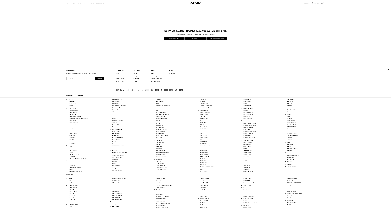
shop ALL (195, 39)
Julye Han (159, 137)
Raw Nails (246, 129)
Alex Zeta (71, 193)
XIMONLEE (290, 161)
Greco (114, 163)
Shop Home (119, 84)
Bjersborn (72, 156)
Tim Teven (290, 198)
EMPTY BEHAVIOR (118, 146)
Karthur (158, 144)
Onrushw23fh (247, 101)
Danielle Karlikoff (117, 120)
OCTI (201, 169)
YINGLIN (290, 164)
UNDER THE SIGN (292, 135)
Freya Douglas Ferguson (119, 152)
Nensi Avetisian (204, 154)
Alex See (71, 189)
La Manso (159, 159)
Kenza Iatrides (160, 150)
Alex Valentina (73, 191)
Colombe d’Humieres (119, 105)
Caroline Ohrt (73, 163)
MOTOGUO (203, 135)
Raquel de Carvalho (249, 125)
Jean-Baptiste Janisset (163, 203)
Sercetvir (246, 205)
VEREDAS (290, 150)
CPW (113, 112)
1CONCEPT (72, 101)
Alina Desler (72, 195)
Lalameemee (160, 163)
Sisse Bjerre (247, 154)
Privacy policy (155, 81)
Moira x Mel (203, 131)
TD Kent (289, 118)
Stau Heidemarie (248, 171)
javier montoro (160, 201)
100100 (71, 99)
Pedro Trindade (248, 108)
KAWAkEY (159, 146)
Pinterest (136, 78)
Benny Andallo (73, 148)
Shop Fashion (120, 81)
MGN (201, 120)
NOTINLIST (203, 164)
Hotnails (158, 107)
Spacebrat (246, 165)
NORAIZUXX (204, 160)
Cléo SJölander (117, 195)
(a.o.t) (70, 178)
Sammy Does (247, 142)
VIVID (289, 204)
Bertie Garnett (73, 150)
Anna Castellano (74, 129)
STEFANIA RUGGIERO (294, 183)
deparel (114, 122)
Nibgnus (202, 158)
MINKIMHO (203, 124)
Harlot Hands (160, 101)
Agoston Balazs (73, 110)
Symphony (290, 112)
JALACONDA (160, 125)
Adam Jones (72, 108)
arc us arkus (72, 135)
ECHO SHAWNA (117, 129)
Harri (157, 103)
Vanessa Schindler (293, 148)
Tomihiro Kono (291, 131)
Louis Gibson (204, 196)
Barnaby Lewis (73, 204)
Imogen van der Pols (162, 196)
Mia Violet (203, 122)
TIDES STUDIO (291, 127)
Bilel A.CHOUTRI (74, 154)
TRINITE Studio (292, 133)
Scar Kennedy (247, 146)
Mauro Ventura (204, 198)
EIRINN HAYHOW (117, 137)
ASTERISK (72, 137)
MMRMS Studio (204, 129)
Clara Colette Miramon (76, 171)
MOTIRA (202, 133)
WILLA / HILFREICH (293, 155)
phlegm (245, 110)
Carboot (71, 161)
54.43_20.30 (72, 103)
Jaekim (158, 123)
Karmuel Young (161, 142)
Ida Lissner (159, 194)
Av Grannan (72, 143)
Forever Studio (160, 187)
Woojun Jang (291, 157)
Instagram (136, 76)
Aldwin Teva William (75, 116)
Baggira (71, 146)
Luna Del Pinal (204, 107)
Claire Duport (116, 189)
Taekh (289, 114)
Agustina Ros (73, 112)
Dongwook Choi (117, 204)
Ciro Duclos (116, 187)
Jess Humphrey (161, 205)
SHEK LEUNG (247, 150)
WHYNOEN (290, 153)
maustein (202, 116)
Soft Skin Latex (247, 161)
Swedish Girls (291, 191)
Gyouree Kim (116, 165)
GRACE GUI (116, 161)
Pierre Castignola (248, 196)
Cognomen (115, 103)
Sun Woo (290, 101)
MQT (201, 139)
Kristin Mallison (161, 154)
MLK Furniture (204, 200)
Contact (135, 73)
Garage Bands (116, 157)
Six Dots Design (292, 178)
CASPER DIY (72, 165)
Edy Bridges (116, 131)
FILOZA (114, 150)
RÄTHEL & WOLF (248, 127)
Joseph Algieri (204, 178)
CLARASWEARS (117, 99)
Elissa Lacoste (160, 178)
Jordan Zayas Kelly (162, 207)
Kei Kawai (159, 148)
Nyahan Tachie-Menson (207, 166)
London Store (120, 78)
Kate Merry (203, 187)
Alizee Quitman (73, 122)
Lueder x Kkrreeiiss (206, 105)
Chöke (71, 169)
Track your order (156, 78)
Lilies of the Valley (161, 169)
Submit (99, 78)
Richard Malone (248, 133)
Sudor (289, 189)
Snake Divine (247, 159)
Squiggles (246, 167)
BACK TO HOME (174, 39)
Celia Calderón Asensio (76, 167)
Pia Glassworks (248, 112)
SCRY (245, 148)
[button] (68, 3)
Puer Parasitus (247, 118)
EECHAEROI (116, 133)
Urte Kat (289, 139)
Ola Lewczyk (247, 185)
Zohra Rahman (292, 166)
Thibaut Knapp (291, 122)
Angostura (72, 127)
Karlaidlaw (159, 140)
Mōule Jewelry (204, 137)
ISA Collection (160, 116)
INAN (157, 110)
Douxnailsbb (116, 124)
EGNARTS (115, 135)
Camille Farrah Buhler (119, 178)
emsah (114, 148)
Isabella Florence (161, 118)
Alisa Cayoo (72, 120)
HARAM (158, 99)
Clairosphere (116, 191)
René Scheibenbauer (249, 131)
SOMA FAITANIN (248, 163)
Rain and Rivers (248, 121)
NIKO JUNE (246, 181)
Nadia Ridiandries (205, 146)
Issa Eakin (159, 120)
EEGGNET (115, 206)
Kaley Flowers (204, 185)
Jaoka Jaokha (160, 127)
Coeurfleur (115, 101)
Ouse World (247, 105)
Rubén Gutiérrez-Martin (250, 203)
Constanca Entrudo (118, 107)
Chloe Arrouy (116, 185)
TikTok (135, 81)
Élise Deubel (116, 139)
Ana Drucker (72, 200)
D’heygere (115, 127)
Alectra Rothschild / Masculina (78, 118)
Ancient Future (73, 124)
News (117, 76)
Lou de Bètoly (204, 103)
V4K (288, 142)
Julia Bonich (160, 133)
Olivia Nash (203, 171)
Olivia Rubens (247, 99)
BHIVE (71, 152)
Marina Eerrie (204, 110)
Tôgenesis (290, 129)
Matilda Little (204, 114)
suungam (290, 107)
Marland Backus (205, 112)
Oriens (245, 103)
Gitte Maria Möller (161, 192)
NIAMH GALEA (204, 156)
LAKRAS (158, 161)
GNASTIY (115, 159)
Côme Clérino (116, 197)
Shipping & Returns (157, 76)
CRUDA (114, 114)
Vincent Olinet (291, 202)
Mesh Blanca (204, 118)
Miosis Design (204, 127)
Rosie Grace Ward (249, 137)
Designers (119, 86)
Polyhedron (246, 116)
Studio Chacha (291, 187)
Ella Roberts (116, 141)
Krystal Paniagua (161, 156)
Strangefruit (290, 99)
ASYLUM (71, 139)
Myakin (202, 205)
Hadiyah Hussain (117, 168)
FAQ (152, 73)
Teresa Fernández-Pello (294, 193)
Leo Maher (203, 190)
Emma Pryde (116, 144)
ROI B (245, 200)
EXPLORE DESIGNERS (217, 39)
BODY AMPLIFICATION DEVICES (78, 158)
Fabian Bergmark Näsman (164, 185)
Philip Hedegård (248, 192)
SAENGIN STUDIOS (249, 140)
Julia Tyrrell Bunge (162, 135)
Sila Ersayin (247, 152)
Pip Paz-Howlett (248, 114)
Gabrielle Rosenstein (118, 155)
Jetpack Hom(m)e (161, 129)
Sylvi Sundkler (291, 110)
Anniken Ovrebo (73, 131)
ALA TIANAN (72, 114)
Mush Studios (204, 203)
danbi (114, 118)
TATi (288, 116)
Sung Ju (289, 103)
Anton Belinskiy (73, 133)
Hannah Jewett (116, 170)
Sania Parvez (247, 144)
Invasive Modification (162, 114)
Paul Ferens (247, 190)
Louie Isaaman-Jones (206, 194)
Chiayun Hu (116, 183)
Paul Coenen (247, 188)
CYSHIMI (115, 116)
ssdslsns (246, 169)
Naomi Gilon (204, 150)
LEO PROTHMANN (161, 167)
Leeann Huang (160, 165)
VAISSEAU (290, 146)
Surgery (289, 105)
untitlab (289, 137)
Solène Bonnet (291, 181)
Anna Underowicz (74, 202)
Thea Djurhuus (291, 195)
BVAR (70, 206)
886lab (71, 105)
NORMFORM (204, 162)
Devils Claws (116, 202)
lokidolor (202, 101)
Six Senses (246, 156)
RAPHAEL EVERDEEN (250, 123)
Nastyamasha (204, 152)
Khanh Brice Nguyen (162, 152)
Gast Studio (159, 190)
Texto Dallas (291, 120)
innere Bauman (161, 112)
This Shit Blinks (292, 124)
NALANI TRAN (204, 207)
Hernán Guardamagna (163, 105)
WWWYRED (290, 159)
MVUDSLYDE (204, 141)
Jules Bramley (160, 131)
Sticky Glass (291, 185)
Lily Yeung (203, 99)
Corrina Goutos (117, 110)
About (117, 73)
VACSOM (290, 144)
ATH (70, 141)
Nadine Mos (203, 148)
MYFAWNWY (203, 143)
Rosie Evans (247, 135)
